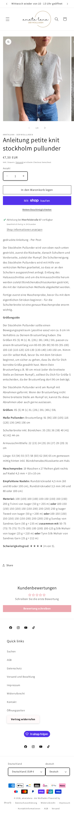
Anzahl (6, 168)
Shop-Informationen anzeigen (25, 229)
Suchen (11, 651)
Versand (19, 162)
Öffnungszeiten (16, 710)
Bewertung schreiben (37, 608)
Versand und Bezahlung (21, 676)
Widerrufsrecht (16, 693)
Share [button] (9, 565)
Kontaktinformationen (29, 808)
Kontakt (12, 702)
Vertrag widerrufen (23, 719)
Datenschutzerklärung (26, 802)
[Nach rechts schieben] (45, 128)
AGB (9, 660)
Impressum (13, 685)
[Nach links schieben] (29, 128)
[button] (7, 19)
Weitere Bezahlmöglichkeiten (37, 209)
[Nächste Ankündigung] (67, 4)
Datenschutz (14, 668)
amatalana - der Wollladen (35, 798)
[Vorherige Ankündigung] (6, 4)
